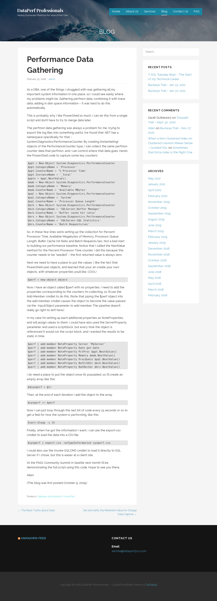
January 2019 (157, 242)
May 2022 (154, 178)
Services (150, 11)
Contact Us (180, 11)
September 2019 (159, 213)
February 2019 (157, 236)
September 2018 (159, 266)
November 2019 (159, 202)
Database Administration (49, 496)
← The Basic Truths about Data (36, 510)
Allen (151, 128)
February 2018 (157, 295)
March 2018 (156, 289)
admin (52, 79)
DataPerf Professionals (40, 10)
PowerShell (69, 496)
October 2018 (157, 260)
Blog (164, 11)
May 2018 (154, 277)
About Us (132, 11)
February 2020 (157, 196)
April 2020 (154, 190)
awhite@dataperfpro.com (129, 551)
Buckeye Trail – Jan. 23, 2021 (166, 85)
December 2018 (159, 248)
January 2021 (156, 184)
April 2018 (154, 283)
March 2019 (156, 231)
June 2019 (154, 225)
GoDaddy (151, 584)
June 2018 (154, 272)
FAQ (196, 11)
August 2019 (156, 219)
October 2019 (157, 207)
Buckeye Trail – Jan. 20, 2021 (167, 90)
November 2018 (159, 254)
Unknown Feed (33, 538)
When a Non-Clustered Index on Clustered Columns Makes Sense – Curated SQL (170, 143)
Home (116, 11)
